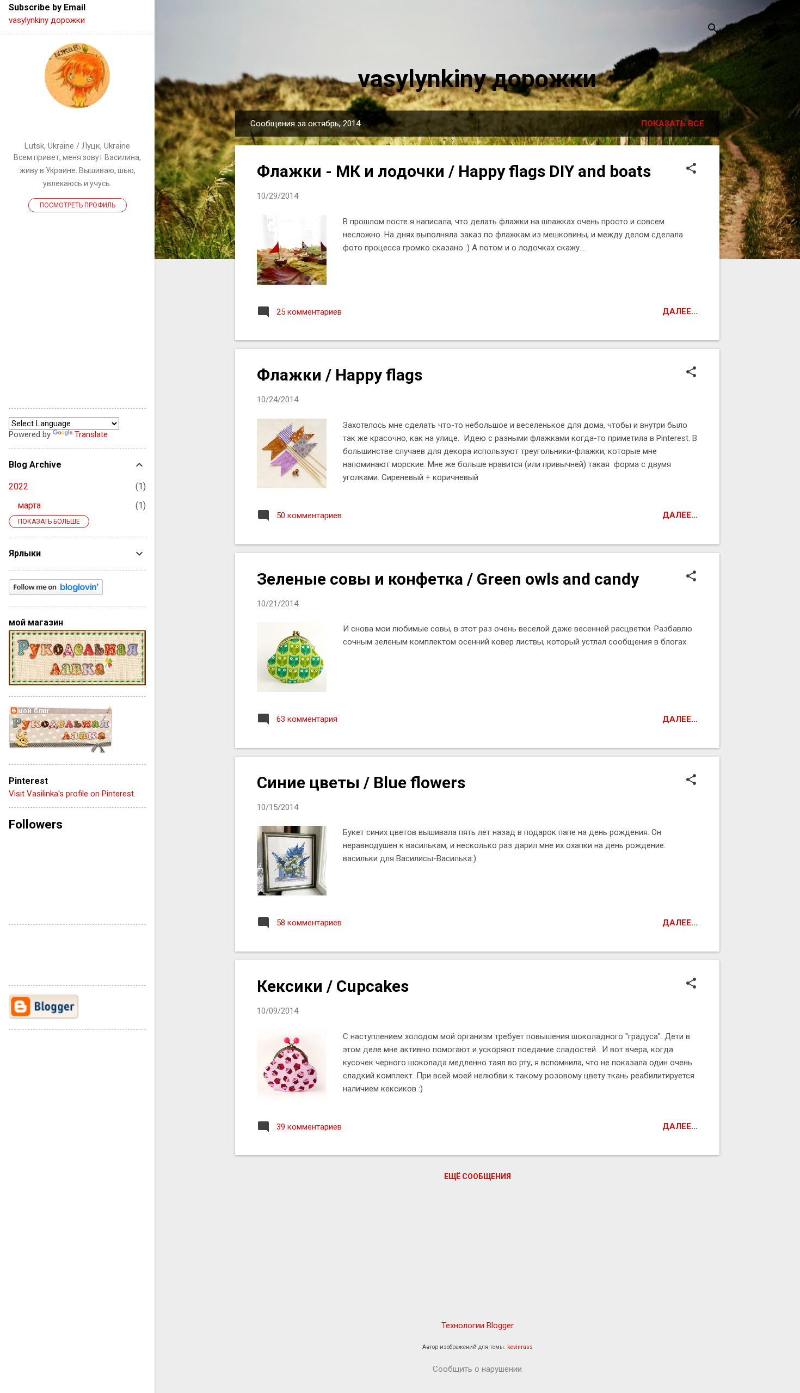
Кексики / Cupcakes (333, 986)
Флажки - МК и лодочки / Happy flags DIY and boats (454, 171)
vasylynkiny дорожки (477, 78)
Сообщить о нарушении (477, 1369)
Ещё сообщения (477, 1176)
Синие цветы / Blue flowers (361, 782)
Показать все (672, 123)
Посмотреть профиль (77, 205)
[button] (691, 169)
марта (29, 505)
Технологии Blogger (477, 1325)
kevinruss (520, 1347)
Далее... (680, 311)
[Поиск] (712, 29)
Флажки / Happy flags (339, 374)
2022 (18, 486)
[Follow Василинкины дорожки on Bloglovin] (56, 592)
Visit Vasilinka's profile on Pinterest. (72, 794)
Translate (91, 434)
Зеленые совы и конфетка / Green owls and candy (448, 578)
